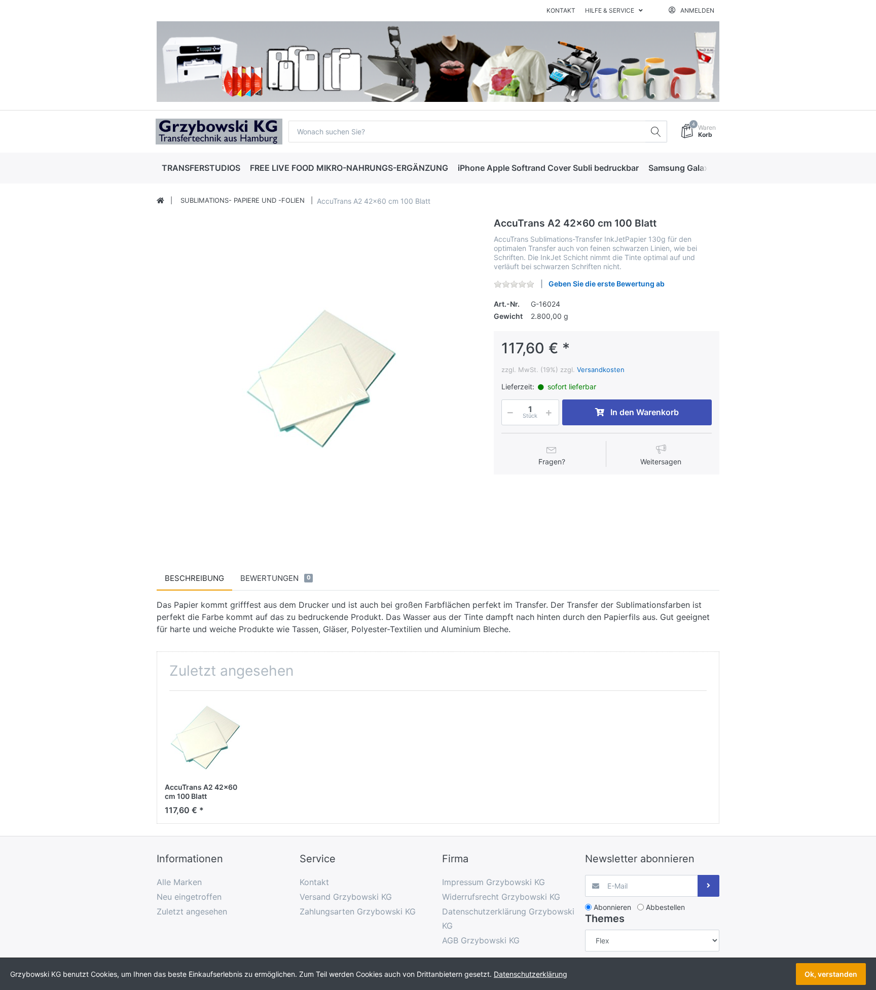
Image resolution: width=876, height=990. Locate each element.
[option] (317, 378)
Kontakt (560, 10)
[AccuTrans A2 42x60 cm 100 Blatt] (317, 378)
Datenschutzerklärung (530, 974)
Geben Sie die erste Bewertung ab (607, 283)
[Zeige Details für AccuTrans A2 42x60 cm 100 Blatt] (203, 737)
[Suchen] (656, 131)
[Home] (160, 201)
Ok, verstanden (831, 974)
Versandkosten (601, 369)
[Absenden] (708, 886)
